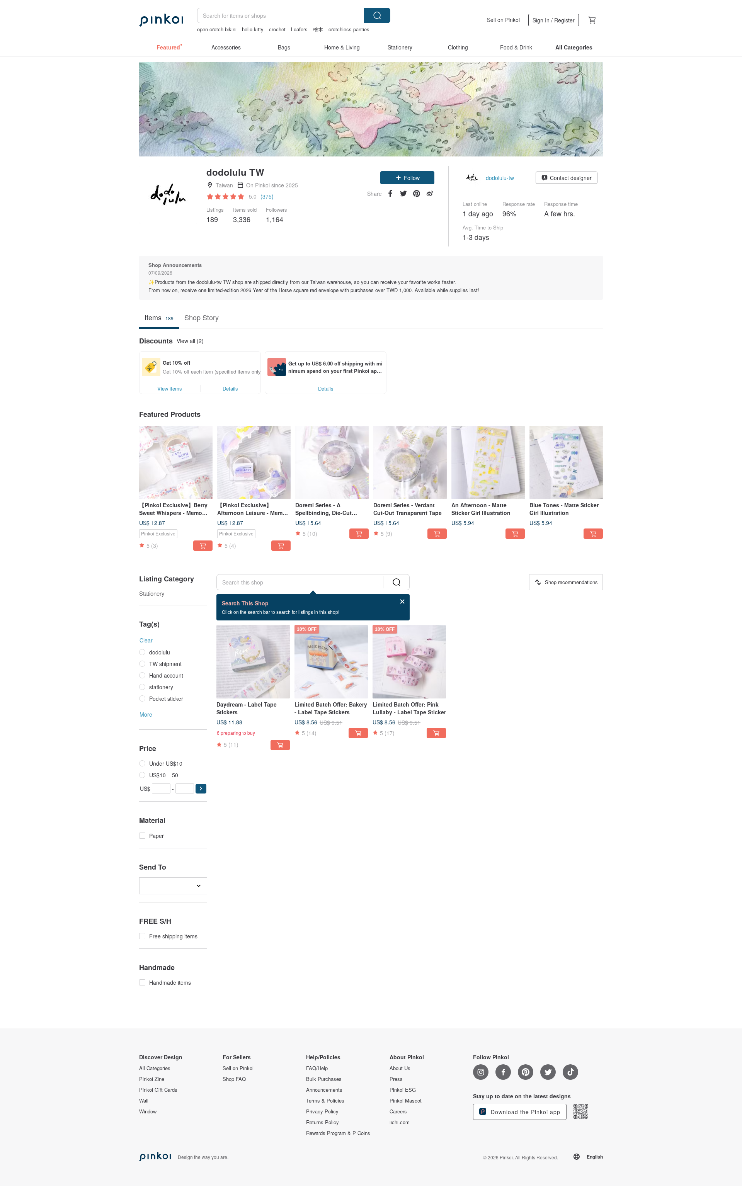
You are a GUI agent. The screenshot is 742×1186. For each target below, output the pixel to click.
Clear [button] (146, 640)
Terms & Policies (325, 1100)
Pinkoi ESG (403, 1090)
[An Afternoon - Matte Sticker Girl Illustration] (488, 462)
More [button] (146, 714)
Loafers (299, 29)
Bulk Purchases (324, 1079)
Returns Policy (322, 1122)
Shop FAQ (234, 1079)
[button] (407, 177)
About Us (400, 1068)
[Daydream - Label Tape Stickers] (253, 661)
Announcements (324, 1090)
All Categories (154, 1068)
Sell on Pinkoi (503, 20)
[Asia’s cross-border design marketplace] (161, 20)
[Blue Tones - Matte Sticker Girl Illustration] (566, 462)
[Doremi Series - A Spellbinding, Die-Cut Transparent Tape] (332, 462)
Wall (143, 1100)
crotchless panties (348, 29)
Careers (398, 1111)
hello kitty (253, 29)
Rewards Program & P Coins (338, 1133)
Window (148, 1111)
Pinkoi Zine (151, 1079)
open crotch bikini (217, 29)
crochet (277, 29)
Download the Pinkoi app (524, 1112)
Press (396, 1079)
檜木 (318, 29)
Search (377, 15)
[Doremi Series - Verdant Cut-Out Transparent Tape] (410, 462)
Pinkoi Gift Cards (158, 1090)
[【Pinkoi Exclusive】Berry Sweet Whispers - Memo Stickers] (176, 462)
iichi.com (400, 1122)
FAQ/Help (317, 1068)
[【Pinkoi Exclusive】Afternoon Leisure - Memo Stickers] (254, 462)
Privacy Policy (322, 1111)
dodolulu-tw (500, 178)
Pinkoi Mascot (406, 1100)
